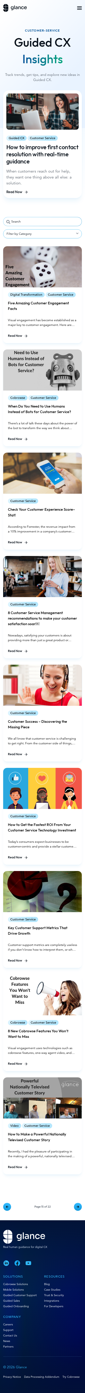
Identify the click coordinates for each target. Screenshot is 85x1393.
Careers (8, 1324)
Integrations (51, 1300)
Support (8, 1330)
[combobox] (42, 221)
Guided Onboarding (16, 1306)
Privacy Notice (12, 1377)
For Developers (53, 1306)
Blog (47, 1284)
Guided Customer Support (20, 1295)
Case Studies (52, 1289)
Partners (8, 1346)
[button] (79, 8)
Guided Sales (11, 1300)
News (6, 1341)
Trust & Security (54, 1295)
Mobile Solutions (13, 1289)
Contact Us (10, 1335)
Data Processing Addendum (41, 1377)
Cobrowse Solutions (15, 1284)
